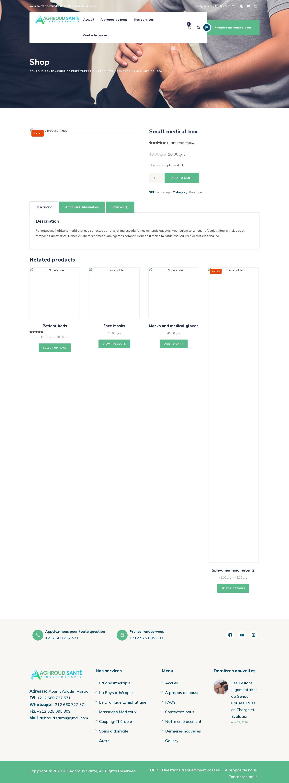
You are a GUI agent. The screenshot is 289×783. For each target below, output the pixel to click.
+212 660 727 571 (54, 697)
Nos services (144, 19)
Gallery (172, 740)
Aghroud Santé (83, 770)
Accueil (88, 19)
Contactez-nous (95, 35)
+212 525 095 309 (54, 711)
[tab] (43, 207)
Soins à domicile (113, 731)
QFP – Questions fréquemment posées (185, 769)
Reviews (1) (120, 207)
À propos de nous (114, 19)
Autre (104, 740)
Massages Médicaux (117, 711)
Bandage (195, 192)
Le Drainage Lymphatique (122, 702)
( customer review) (181, 143)
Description (44, 207)
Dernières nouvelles (183, 731)
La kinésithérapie (115, 682)
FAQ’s (170, 702)
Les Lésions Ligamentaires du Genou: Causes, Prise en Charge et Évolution (244, 699)
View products (114, 343)
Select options (55, 347)
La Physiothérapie (116, 692)
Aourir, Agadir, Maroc (68, 691)
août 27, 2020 (239, 722)
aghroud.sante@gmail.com (64, 717)
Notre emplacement (183, 721)
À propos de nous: (181, 692)
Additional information (82, 207)
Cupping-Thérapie (115, 721)
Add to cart (181, 177)
